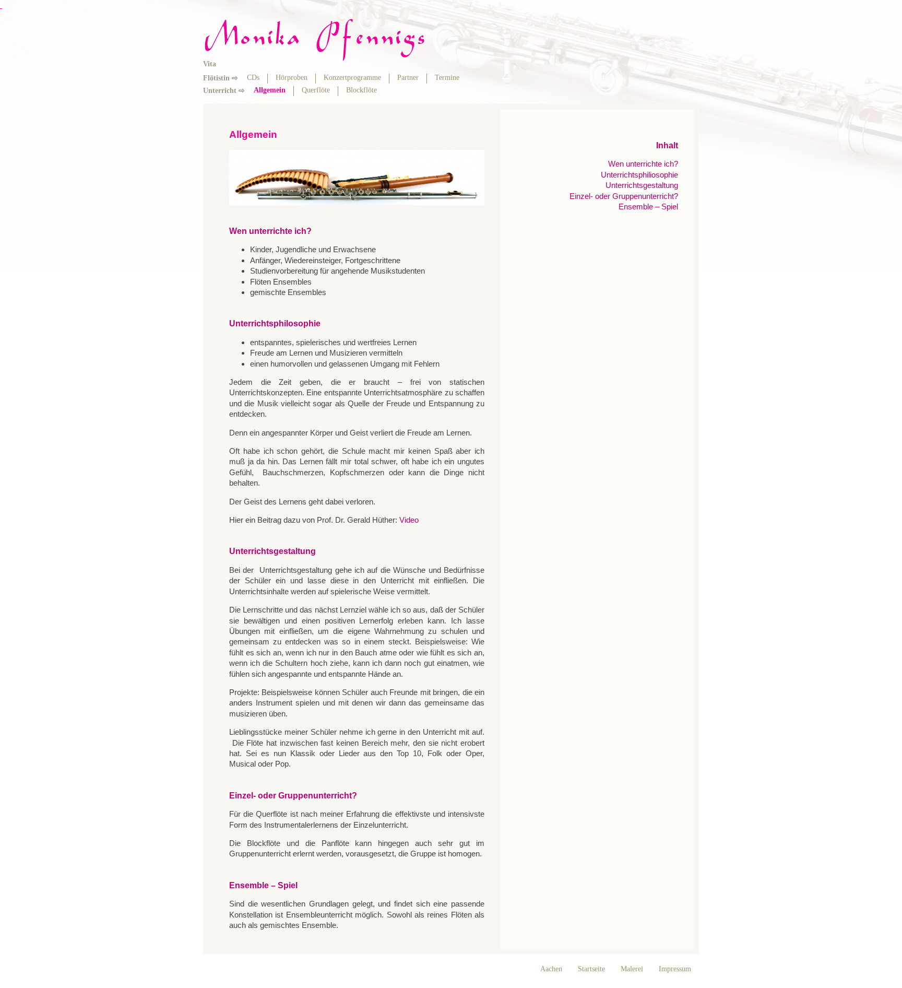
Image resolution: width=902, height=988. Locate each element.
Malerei (632, 969)
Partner (408, 77)
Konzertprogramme (352, 77)
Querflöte (316, 90)
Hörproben (291, 77)
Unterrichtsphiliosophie (639, 174)
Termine (447, 77)
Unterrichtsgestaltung (642, 185)
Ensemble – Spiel (648, 206)
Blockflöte (361, 90)
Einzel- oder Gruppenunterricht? (623, 196)
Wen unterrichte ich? (643, 163)
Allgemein (270, 90)
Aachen (551, 969)
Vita (209, 64)
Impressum (675, 969)
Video (409, 519)
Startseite (591, 969)
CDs (253, 77)
